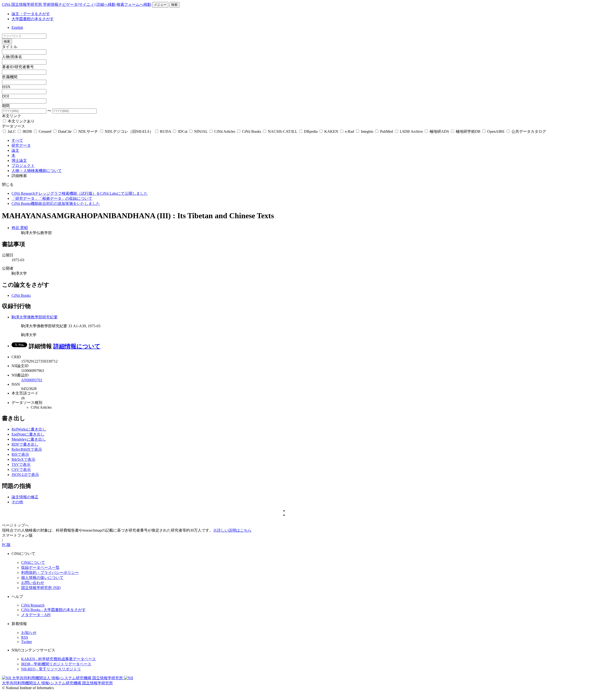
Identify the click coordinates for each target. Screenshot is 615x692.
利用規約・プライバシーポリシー (50, 573)
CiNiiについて (33, 562)
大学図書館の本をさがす (33, 19)
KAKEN (331, 131)
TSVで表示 (21, 464)
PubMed (386, 131)
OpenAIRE (496, 131)
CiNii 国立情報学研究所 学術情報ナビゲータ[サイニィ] (48, 4)
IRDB (27, 131)
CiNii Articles (224, 131)
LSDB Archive (411, 131)
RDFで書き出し (25, 444)
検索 (174, 4)
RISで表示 (20, 454)
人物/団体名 (12, 57)
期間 (6, 106)
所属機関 (9, 77)
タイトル (9, 47)
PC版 (6, 545)
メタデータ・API (35, 615)
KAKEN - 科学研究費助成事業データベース (58, 659)
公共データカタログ (528, 131)
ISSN (6, 87)
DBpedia (311, 131)
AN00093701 (31, 380)
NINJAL (201, 131)
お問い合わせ (32, 583)
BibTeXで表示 (23, 459)
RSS (24, 637)
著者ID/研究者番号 (18, 67)
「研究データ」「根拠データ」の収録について (52, 198)
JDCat (182, 131)
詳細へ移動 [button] (106, 4)
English (17, 27)
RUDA (165, 131)
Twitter (26, 642)
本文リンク (11, 116)
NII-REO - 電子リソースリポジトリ (51, 669)
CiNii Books (251, 131)
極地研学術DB (468, 131)
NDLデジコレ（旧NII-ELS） (129, 131)
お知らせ (29, 633)
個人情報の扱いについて (42, 578)
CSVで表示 (21, 469)
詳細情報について (76, 346)
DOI (5, 96)
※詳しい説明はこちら (232, 530)
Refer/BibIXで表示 (27, 449)
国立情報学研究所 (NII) (41, 588)
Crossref (45, 131)
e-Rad (349, 131)
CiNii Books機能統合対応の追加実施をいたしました (56, 203)
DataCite (65, 131)
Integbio (367, 131)
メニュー (160, 4)
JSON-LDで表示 (25, 475)
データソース (13, 126)
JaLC (12, 131)
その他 (17, 502)
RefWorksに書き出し (29, 429)
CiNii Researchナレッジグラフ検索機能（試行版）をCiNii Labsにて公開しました (80, 193)
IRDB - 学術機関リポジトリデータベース (56, 664)
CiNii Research (32, 605)
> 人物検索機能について (41, 171)
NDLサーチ (88, 131)
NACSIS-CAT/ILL (282, 131)
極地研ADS (439, 131)
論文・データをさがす (31, 14)
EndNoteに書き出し (28, 434)
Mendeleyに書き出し (29, 439)
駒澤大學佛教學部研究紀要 (35, 317)
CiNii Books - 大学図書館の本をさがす (53, 610)
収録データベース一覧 (40, 567)
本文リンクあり (21, 121)
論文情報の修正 (25, 497)
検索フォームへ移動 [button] (134, 4)
